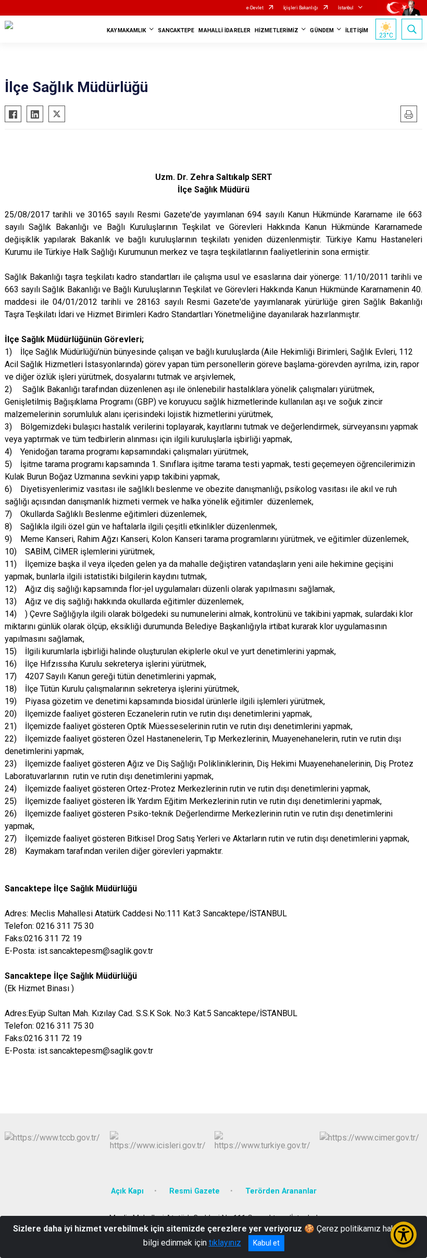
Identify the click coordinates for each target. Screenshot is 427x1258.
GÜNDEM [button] (322, 30)
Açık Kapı (127, 1191)
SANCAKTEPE (176, 30)
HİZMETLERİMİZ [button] (276, 30)
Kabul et (266, 1243)
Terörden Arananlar (281, 1191)
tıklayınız (225, 1243)
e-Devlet (254, 7)
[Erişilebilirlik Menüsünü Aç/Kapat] (404, 1235)
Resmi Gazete (194, 1191)
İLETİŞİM (356, 30)
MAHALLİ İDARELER (224, 30)
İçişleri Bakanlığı (300, 7)
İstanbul (346, 7)
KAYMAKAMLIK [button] (126, 30)
